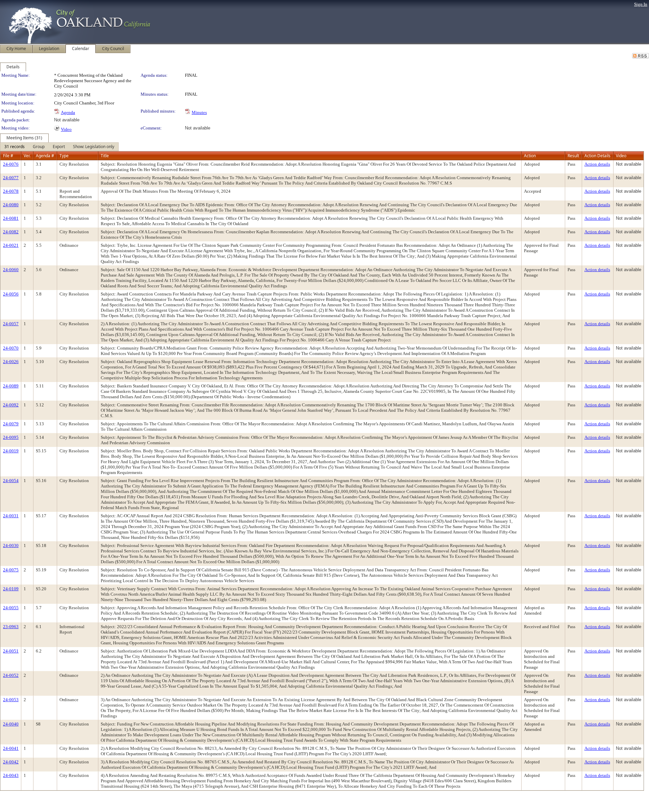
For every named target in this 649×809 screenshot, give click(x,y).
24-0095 (11, 437)
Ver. (27, 156)
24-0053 (11, 699)
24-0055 (11, 607)
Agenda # (45, 156)
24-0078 (11, 191)
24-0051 (11, 650)
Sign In (640, 4)
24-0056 (11, 293)
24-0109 (11, 588)
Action (530, 156)
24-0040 (11, 724)
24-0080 (11, 204)
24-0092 (11, 404)
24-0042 (11, 761)
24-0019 (11, 450)
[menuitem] (14, 147)
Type (64, 156)
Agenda (68, 112)
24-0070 (11, 348)
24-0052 (11, 675)
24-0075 (11, 569)
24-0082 (11, 231)
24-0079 (11, 423)
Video (66, 129)
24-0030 (11, 545)
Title (105, 156)
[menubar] (59, 146)
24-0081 (11, 218)
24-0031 (11, 515)
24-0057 (11, 323)
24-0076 (11, 164)
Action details (597, 164)
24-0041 (11, 748)
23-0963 (11, 626)
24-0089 (11, 385)
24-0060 (11, 269)
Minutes (199, 112)
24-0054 (11, 480)
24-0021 (11, 245)
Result (573, 156)
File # (8, 156)
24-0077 (11, 177)
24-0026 (11, 361)
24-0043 (11, 775)
